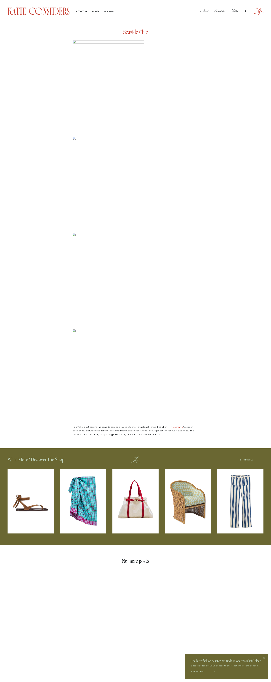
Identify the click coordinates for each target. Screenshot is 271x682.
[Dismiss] (264, 658)
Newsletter (219, 11)
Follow (235, 11)
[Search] (246, 11)
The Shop (109, 11)
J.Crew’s (178, 427)
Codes (95, 11)
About (204, 11)
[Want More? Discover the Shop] (135, 459)
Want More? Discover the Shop (36, 460)
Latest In (81, 11)
